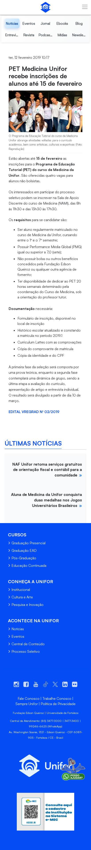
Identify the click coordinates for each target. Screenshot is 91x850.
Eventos (17, 636)
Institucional (20, 589)
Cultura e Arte (22, 597)
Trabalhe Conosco (56, 698)
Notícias (17, 629)
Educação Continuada (28, 565)
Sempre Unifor (26, 704)
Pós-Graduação (23, 558)
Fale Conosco (29, 698)
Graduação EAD (24, 550)
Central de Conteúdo (28, 644)
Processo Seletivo (25, 651)
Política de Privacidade (58, 704)
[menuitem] (12, 23)
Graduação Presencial (28, 543)
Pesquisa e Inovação (27, 604)
